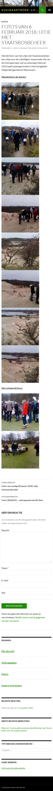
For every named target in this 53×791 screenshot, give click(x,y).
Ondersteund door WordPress (13, 787)
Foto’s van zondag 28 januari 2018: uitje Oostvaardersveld (19, 486)
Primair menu (49, 10)
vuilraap (23, 48)
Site (3, 592)
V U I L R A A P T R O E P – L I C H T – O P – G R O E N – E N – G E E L (20, 10)
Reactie (5, 530)
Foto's (4, 22)
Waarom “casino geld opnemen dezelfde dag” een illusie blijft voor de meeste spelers (26, 729)
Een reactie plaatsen (38, 48)
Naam (5, 568)
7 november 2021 (25, 708)
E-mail (5, 580)
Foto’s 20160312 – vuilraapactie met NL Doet (22, 498)
